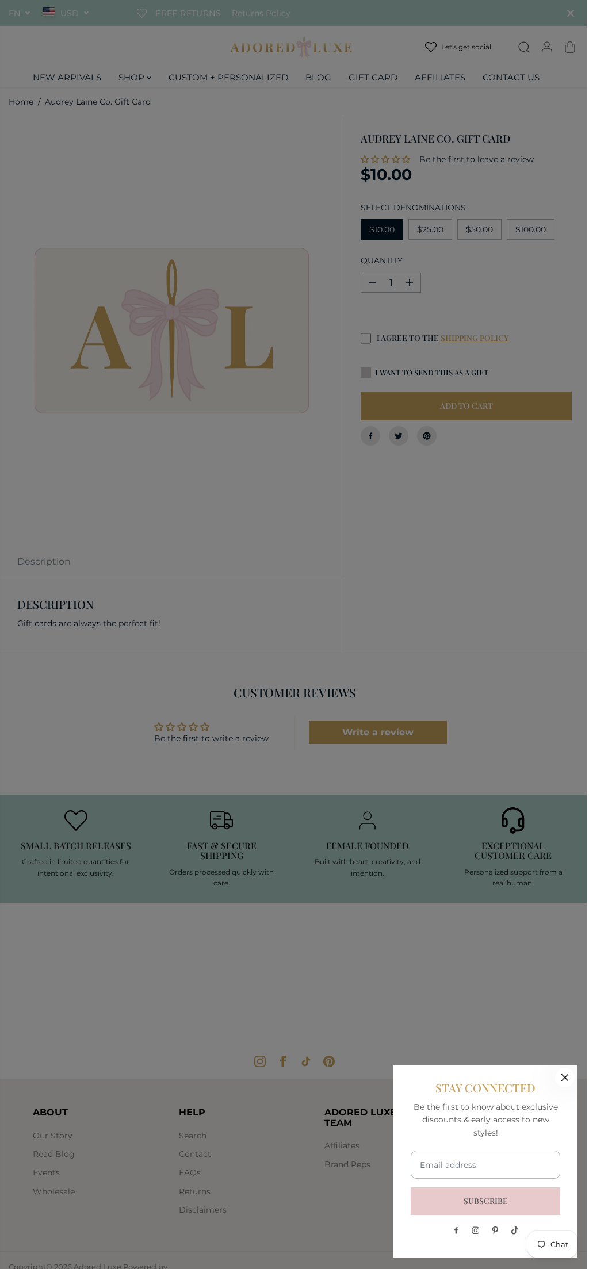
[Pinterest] (495, 1230)
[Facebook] (456, 1230)
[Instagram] (475, 1230)
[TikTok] (515, 1230)
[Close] (564, 1077)
